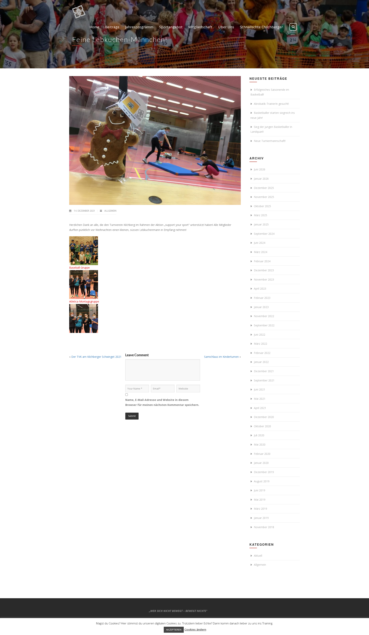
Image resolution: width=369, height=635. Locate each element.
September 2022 (264, 325)
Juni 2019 (259, 490)
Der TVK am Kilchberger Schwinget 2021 (96, 357)
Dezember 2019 (264, 472)
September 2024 (264, 233)
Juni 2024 (259, 243)
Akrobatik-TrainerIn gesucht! (271, 104)
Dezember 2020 (264, 417)
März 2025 (260, 215)
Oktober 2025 (262, 206)
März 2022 (260, 343)
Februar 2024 (262, 261)
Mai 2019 (259, 499)
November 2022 (264, 316)
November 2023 (264, 279)
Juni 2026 (259, 169)
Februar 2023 (262, 298)
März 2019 (260, 508)
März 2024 (260, 252)
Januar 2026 (261, 178)
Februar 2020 (262, 454)
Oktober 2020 (262, 426)
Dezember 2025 (264, 188)
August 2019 (261, 481)
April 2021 (260, 408)
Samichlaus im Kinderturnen (221, 357)
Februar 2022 (262, 353)
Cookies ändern (195, 629)
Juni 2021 (259, 389)
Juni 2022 (259, 334)
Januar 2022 (261, 362)
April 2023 (260, 288)
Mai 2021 (259, 398)
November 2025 (264, 197)
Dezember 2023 (264, 270)
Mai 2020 (259, 444)
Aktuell (258, 555)
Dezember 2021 (264, 371)
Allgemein (110, 210)
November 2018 (264, 527)
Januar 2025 (261, 224)
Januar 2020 (261, 463)
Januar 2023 (261, 307)
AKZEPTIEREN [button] (173, 629)
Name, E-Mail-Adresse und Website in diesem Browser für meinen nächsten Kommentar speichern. (162, 402)
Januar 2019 (261, 518)
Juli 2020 (259, 435)
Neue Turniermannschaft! (270, 141)
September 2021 (264, 380)
